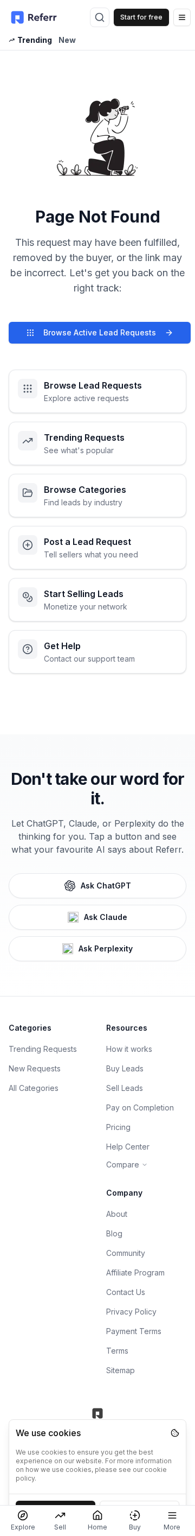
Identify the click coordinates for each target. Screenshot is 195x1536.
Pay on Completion (140, 1107)
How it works (129, 1048)
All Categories (33, 1088)
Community (125, 1253)
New (67, 40)
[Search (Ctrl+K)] (99, 17)
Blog (114, 1233)
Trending (34, 40)
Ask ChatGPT (106, 885)
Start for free (141, 17)
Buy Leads (125, 1068)
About (116, 1213)
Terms (117, 1350)
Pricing (118, 1127)
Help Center (128, 1146)
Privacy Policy (131, 1311)
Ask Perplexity (106, 948)
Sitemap (120, 1370)
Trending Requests (43, 1048)
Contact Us (125, 1292)
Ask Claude (105, 917)
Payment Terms (133, 1331)
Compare (122, 1164)
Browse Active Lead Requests (99, 332)
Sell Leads (124, 1088)
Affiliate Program (135, 1272)
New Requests (35, 1068)
